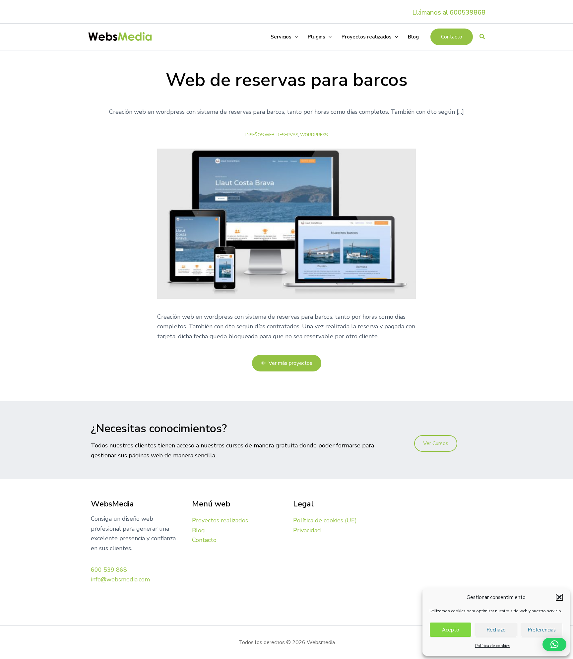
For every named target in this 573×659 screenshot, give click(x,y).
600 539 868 (109, 570)
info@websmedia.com (120, 579)
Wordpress (314, 135)
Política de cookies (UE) (325, 520)
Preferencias (542, 629)
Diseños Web (260, 135)
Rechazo (496, 629)
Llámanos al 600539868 (448, 12)
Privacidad (307, 530)
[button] (559, 597)
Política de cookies (492, 645)
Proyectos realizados (220, 520)
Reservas (287, 135)
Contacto (204, 540)
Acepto (450, 629)
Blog (198, 530)
